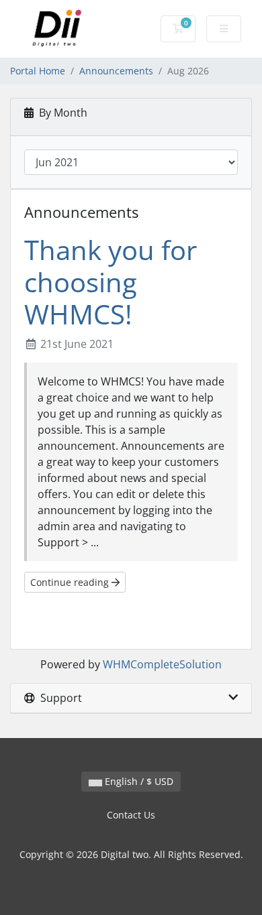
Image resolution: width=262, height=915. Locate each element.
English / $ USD (137, 781)
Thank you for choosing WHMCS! (110, 281)
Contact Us (131, 814)
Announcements (116, 70)
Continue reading (71, 582)
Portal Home (37, 70)
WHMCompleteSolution (162, 664)
